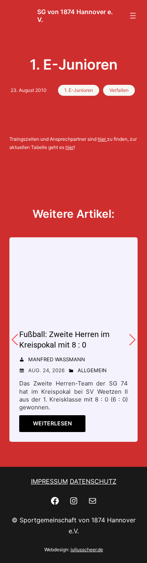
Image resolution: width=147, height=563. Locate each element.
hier (102, 139)
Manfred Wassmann (56, 359)
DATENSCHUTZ (93, 481)
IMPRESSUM (49, 481)
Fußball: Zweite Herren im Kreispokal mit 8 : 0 (64, 340)
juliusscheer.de (87, 549)
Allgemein (92, 370)
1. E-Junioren (78, 90)
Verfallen (119, 90)
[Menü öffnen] (133, 15)
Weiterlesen (52, 423)
